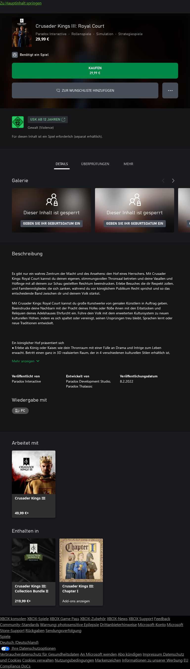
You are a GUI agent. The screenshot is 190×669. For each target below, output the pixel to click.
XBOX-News (117, 618)
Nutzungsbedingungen (74, 660)
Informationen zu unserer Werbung (152, 660)
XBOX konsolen (13, 618)
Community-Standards (19, 624)
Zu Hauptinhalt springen (21, 2)
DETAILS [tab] (62, 163)
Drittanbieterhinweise (118, 624)
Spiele (5, 636)
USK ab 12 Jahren (45, 119)
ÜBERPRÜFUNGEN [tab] (95, 163)
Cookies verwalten (38, 660)
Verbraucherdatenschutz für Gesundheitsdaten (39, 654)
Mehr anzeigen (23, 361)
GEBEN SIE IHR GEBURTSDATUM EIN (51, 223)
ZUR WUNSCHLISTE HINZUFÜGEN (88, 90)
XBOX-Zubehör (93, 618)
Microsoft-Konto (152, 624)
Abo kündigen (130, 654)
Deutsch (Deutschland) (19, 642)
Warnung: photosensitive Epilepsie (69, 624)
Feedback (162, 618)
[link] (33, 484)
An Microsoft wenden (98, 654)
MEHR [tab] (128, 163)
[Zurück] (163, 180)
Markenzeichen (108, 660)
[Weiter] (173, 180)
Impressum (153, 654)
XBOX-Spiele (38, 618)
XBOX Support (141, 618)
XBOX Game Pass (64, 618)
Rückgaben (35, 630)
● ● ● (170, 90)
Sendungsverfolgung (63, 630)
